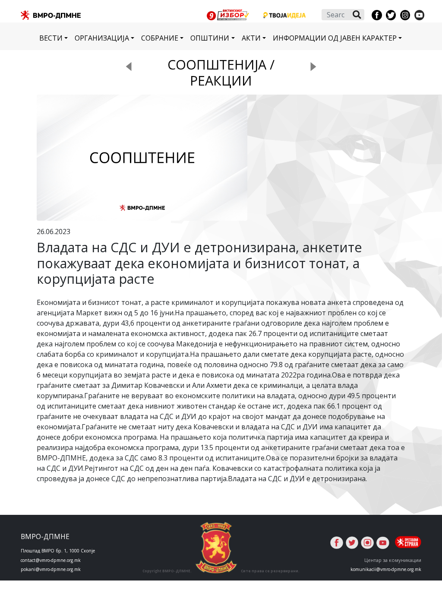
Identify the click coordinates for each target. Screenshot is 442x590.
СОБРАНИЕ (159, 38)
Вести (51, 38)
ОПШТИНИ (209, 38)
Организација (102, 38)
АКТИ (251, 38)
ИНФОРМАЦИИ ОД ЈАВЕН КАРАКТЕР (335, 38)
